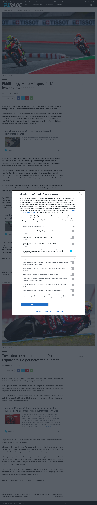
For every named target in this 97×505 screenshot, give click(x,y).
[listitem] (48, 227)
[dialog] (48, 252)
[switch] (72, 231)
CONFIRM (34, 304)
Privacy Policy (59, 311)
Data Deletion (38, 311)
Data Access (48, 311)
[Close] (81, 194)
